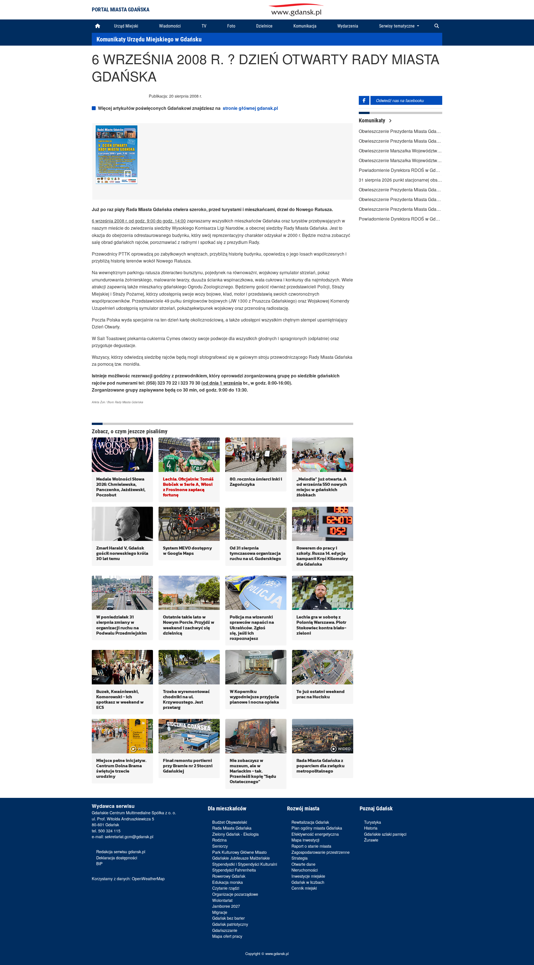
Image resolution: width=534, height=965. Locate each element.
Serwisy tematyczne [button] (397, 26)
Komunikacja (305, 26)
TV (204, 26)
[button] (436, 26)
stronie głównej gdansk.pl (250, 108)
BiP (99, 863)
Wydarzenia (347, 26)
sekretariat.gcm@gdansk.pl (129, 836)
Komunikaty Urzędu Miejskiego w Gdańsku (149, 39)
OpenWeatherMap (148, 878)
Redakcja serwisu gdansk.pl (120, 851)
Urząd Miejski (126, 26)
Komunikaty (373, 120)
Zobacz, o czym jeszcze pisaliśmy (129, 431)
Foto (231, 26)
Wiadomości (170, 26)
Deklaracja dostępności (116, 857)
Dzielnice (264, 26)
